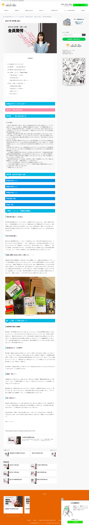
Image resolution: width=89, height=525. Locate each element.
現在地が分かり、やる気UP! (16, 88)
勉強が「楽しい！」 (14, 91)
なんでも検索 (65, 32)
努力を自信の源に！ (14, 77)
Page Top (44, 494)
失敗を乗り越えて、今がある (16, 75)
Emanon (58, 523)
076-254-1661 (66, 4)
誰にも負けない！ (14, 93)
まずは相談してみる (80, 5)
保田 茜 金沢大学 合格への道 (17, 69)
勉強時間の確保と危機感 (15, 86)
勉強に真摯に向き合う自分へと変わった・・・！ (21, 80)
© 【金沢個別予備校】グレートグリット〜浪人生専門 (40, 523)
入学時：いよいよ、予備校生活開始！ (19, 72)
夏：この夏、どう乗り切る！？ (17, 83)
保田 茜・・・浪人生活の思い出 (17, 67)
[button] (24, 515)
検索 (84, 34)
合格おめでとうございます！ (17, 64)
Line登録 (75, 522)
